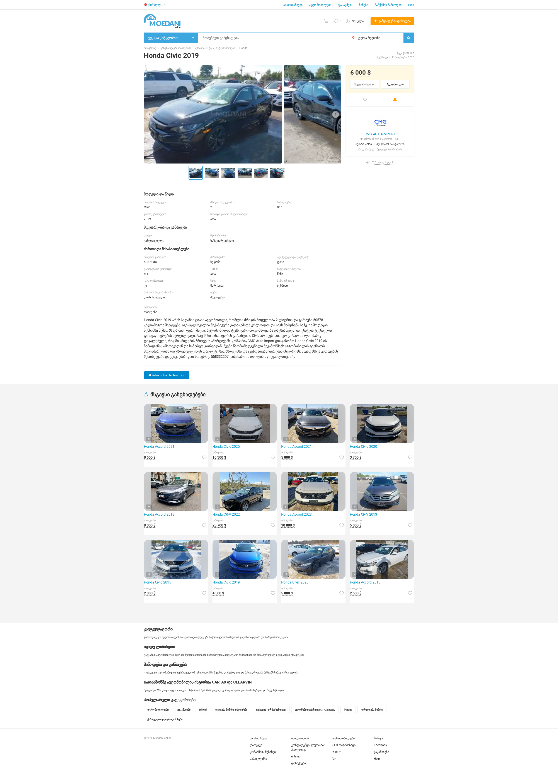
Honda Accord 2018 (159, 514)
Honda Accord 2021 (159, 446)
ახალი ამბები (293, 5)
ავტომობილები (320, 5)
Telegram (380, 738)
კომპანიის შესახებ (263, 752)
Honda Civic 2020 (363, 446)
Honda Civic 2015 (157, 582)
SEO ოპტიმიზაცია (344, 745)
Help (411, 5)
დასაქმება (345, 5)
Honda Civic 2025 (226, 446)
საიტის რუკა (258, 738)
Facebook (380, 745)
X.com (336, 752)
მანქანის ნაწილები (388, 5)
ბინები (363, 5)
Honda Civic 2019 (226, 582)
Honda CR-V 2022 (226, 514)
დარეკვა (256, 745)
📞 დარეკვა (395, 84)
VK (334, 758)
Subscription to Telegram (168, 375)
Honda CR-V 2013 (363, 514)
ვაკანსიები (381, 752)
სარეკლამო (258, 758)
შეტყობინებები (364, 84)
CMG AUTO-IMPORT (379, 134)
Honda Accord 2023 (296, 514)
